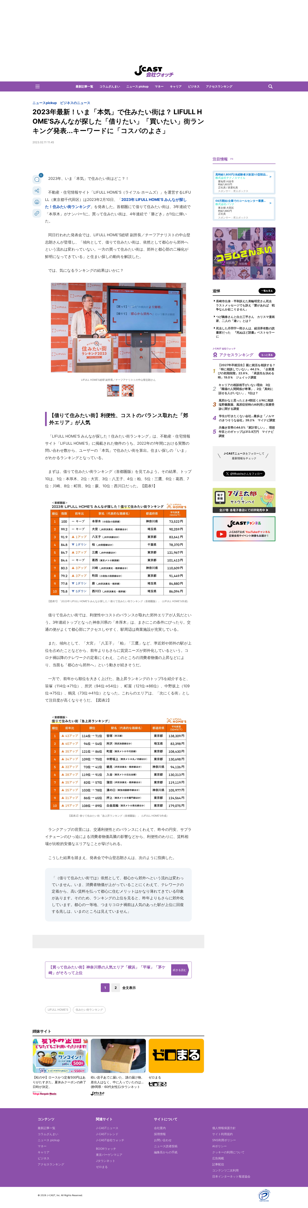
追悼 (216, 291)
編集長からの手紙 (165, 1152)
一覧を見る (267, 290)
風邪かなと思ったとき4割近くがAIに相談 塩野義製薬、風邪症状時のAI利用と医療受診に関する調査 (247, 404)
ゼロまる (102, 1167)
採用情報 (160, 1134)
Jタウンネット (105, 1160)
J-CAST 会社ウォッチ (154, 71)
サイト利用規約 (222, 1134)
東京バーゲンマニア (109, 1154)
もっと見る (267, 354)
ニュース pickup (137, 86)
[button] (37, 86)
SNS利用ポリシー (224, 1140)
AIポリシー (219, 1146)
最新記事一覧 (84, 86)
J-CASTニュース (107, 1128)
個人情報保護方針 (224, 1128)
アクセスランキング (219, 86)
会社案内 (160, 1128)
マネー (159, 86)
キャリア (176, 86)
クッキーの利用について (228, 1152)
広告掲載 (218, 1158)
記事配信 (218, 1164)
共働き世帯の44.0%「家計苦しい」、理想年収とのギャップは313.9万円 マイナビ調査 (247, 431)
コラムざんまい (110, 86)
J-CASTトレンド (107, 1134)
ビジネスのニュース (75, 103)
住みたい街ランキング (89, 1009)
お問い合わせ (163, 1140)
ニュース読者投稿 (165, 1146)
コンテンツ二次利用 (225, 1170)
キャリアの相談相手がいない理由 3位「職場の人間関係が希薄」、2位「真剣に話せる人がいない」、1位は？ (246, 389)
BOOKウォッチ (106, 1148)
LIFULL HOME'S (58, 1009)
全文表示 (129, 988)
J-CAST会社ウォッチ (110, 1140)
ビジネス (194, 86)
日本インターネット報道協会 (231, 1176)
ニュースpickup (44, 103)
